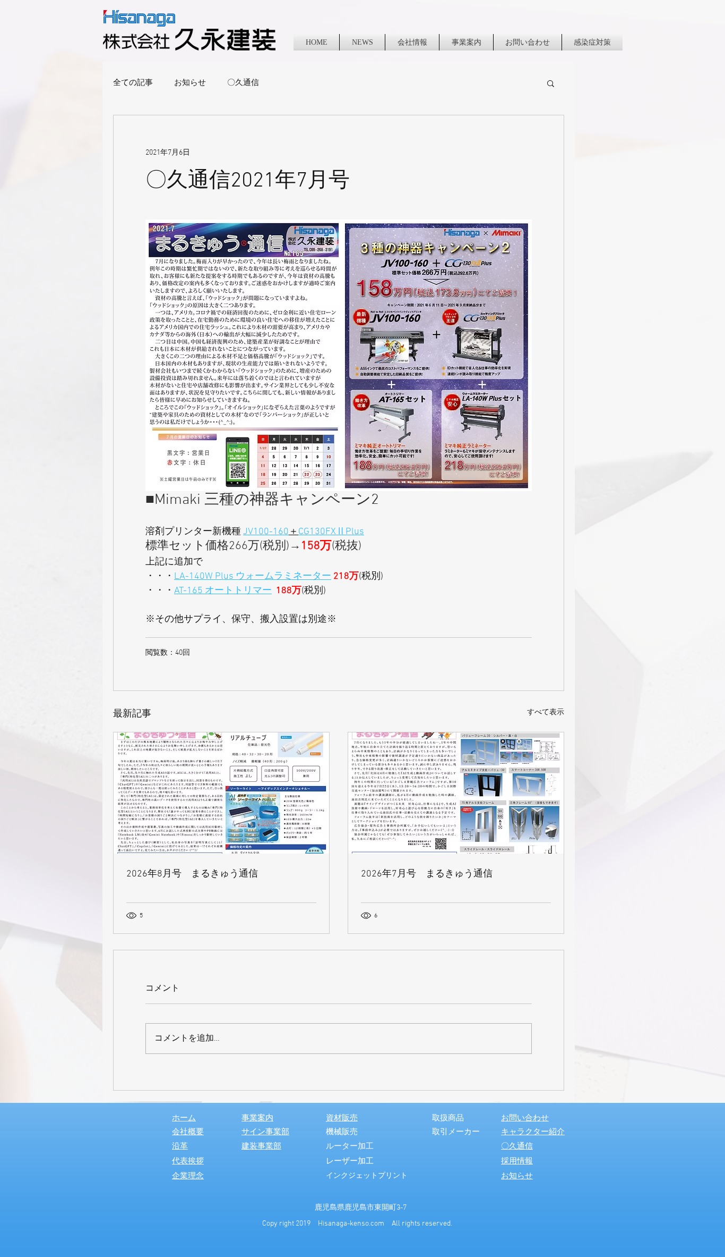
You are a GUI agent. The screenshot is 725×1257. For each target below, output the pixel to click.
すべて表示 (545, 712)
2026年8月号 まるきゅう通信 (192, 874)
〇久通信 (243, 83)
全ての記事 (133, 83)
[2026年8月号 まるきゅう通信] (221, 793)
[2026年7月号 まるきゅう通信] (456, 793)
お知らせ (190, 83)
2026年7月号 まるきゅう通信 (427, 874)
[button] (551, 83)
